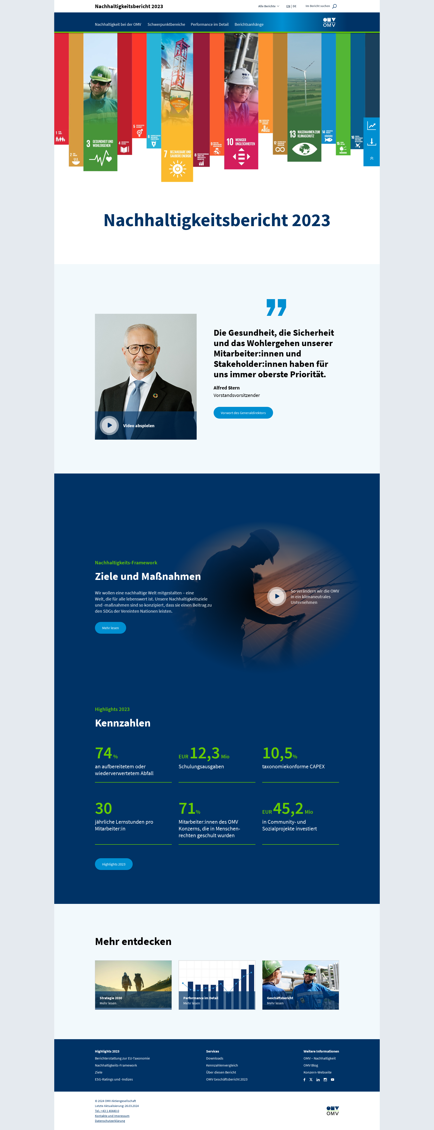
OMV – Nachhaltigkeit (320, 1058)
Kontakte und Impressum (112, 1116)
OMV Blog (311, 1065)
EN (288, 6)
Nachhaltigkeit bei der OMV (118, 24)
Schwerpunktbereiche (166, 24)
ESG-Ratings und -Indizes (114, 1079)
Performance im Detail (210, 24)
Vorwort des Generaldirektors (243, 412)
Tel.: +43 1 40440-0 (107, 1111)
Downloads (371, 137)
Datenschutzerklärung (110, 1121)
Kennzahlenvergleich (371, 120)
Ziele (98, 1072)
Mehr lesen (110, 628)
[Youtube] (332, 1079)
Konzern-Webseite (318, 1072)
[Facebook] (304, 1079)
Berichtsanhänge (249, 24)
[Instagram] (325, 1079)
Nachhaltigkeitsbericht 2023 (129, 6)
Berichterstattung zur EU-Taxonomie (122, 1058)
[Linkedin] (318, 1079)
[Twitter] (310, 1079)
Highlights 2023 (113, 864)
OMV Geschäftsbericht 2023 (227, 1079)
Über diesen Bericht (221, 1072)
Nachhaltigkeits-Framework (116, 1065)
